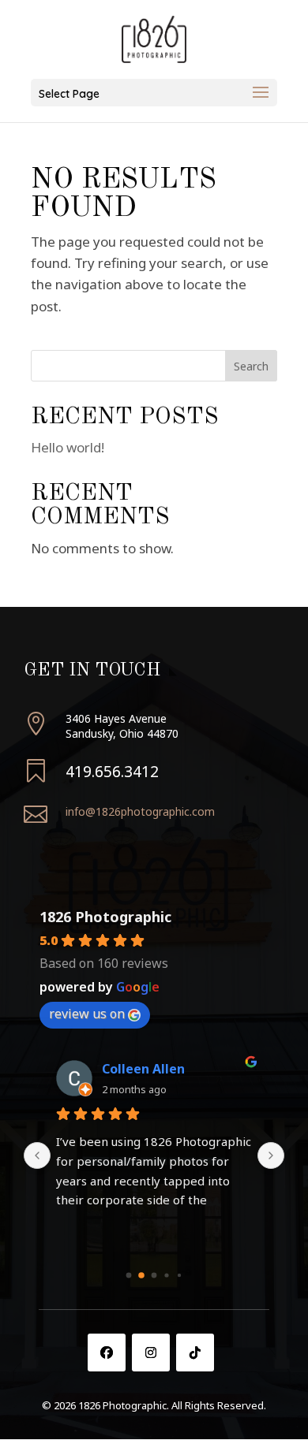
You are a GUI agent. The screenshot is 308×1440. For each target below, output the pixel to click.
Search (251, 366)
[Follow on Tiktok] (195, 1352)
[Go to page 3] (166, 1276)
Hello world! (67, 447)
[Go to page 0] (129, 1275)
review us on (87, 1013)
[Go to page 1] (141, 1275)
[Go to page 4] (179, 1275)
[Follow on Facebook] (107, 1352)
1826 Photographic (105, 916)
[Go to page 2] (154, 1275)
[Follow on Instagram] (151, 1352)
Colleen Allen (143, 1068)
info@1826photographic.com (140, 811)
